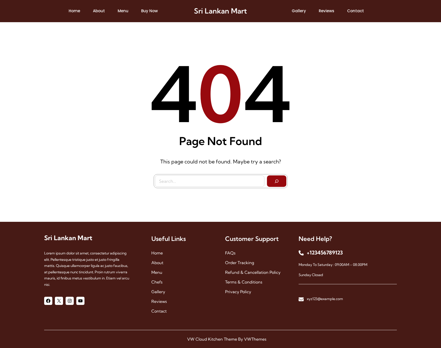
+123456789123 (325, 252)
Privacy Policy (238, 291)
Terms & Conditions (243, 282)
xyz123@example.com (325, 299)
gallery (158, 291)
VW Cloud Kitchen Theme (212, 339)
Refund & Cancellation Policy (252, 272)
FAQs (230, 252)
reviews (159, 301)
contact (159, 311)
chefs (157, 282)
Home (157, 252)
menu (156, 272)
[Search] (276, 181)
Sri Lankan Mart (220, 10)
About (157, 262)
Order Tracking (239, 262)
